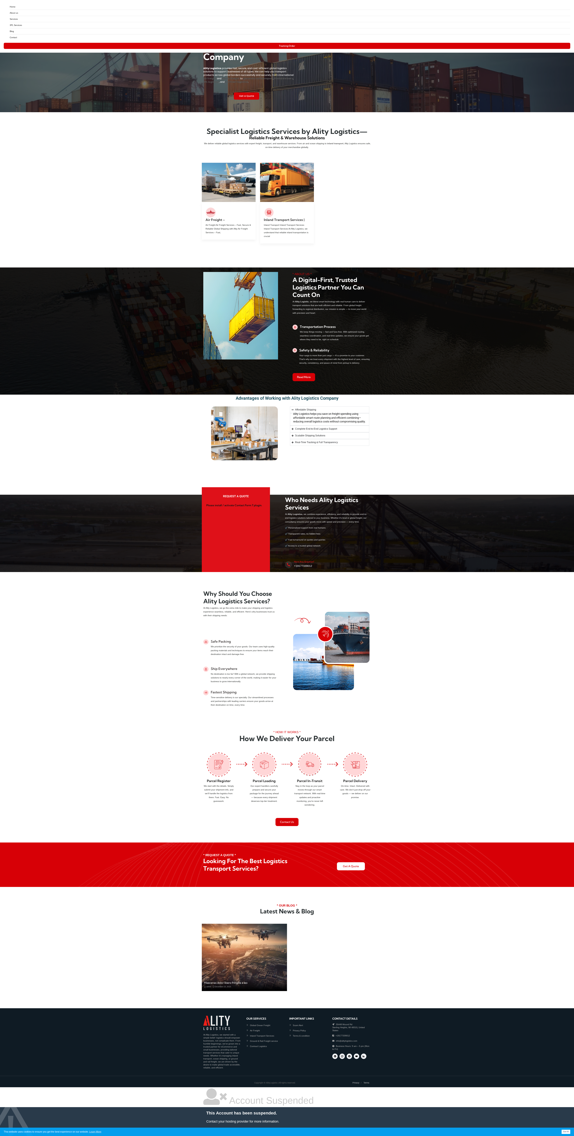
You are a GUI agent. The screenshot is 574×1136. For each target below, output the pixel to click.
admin (208, 987)
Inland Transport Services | (284, 220)
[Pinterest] (335, 1056)
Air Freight (255, 1030)
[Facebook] (349, 1056)
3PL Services (16, 25)
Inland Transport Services (262, 1036)
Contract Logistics (258, 1046)
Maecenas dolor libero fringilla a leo (226, 982)
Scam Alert (298, 1025)
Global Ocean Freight (260, 1025)
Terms (366, 1083)
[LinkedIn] (363, 1056)
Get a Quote (246, 96)
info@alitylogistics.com (346, 1041)
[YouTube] (356, 1056)
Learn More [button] (95, 1131)
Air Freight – (215, 220)
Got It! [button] (566, 1132)
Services (14, 19)
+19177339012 (343, 1035)
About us (14, 13)
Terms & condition (301, 1036)
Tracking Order (287, 45)
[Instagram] (342, 1056)
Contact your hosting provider (227, 1121)
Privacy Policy (299, 1030)
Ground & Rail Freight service (264, 1041)
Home (12, 7)
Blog (12, 31)
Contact (13, 37)
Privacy (355, 1083)
